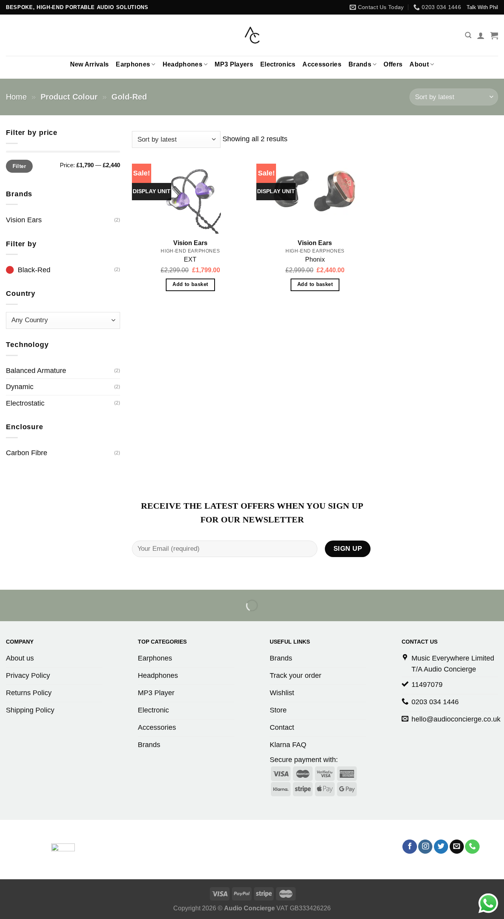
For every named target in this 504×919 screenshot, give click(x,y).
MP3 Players (234, 64)
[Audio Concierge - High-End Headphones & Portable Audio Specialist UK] (252, 35)
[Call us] (472, 847)
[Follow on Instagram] (425, 847)
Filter (19, 166)
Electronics (278, 64)
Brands (359, 64)
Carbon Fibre (26, 453)
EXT (190, 259)
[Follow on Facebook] (409, 847)
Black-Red (34, 270)
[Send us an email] (457, 847)
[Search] (468, 35)
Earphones (133, 64)
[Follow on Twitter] (441, 847)
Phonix (315, 259)
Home (16, 96)
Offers (393, 64)
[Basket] (494, 35)
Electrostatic (25, 403)
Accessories (321, 64)
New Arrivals (89, 64)
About (419, 64)
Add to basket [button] (190, 284)
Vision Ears (24, 220)
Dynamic (19, 387)
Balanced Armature (36, 371)
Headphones (182, 64)
